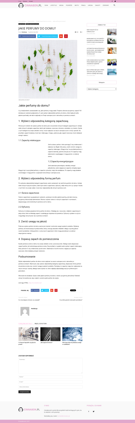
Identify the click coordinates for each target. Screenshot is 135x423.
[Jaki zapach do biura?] (50, 334)
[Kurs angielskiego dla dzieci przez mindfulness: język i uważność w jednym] (112, 62)
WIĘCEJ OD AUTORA (41, 323)
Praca (83, 5)
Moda (61, 5)
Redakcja (24, 32)
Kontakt (31, 1)
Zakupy (97, 5)
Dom (46, 5)
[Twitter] (115, 1)
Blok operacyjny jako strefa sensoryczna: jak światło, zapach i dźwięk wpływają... (95, 71)
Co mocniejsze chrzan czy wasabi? (29, 300)
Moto (77, 5)
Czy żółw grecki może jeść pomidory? (71, 300)
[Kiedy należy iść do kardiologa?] (112, 32)
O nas (19, 1)
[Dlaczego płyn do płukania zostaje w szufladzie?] (72, 334)
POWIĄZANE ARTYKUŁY (25, 323)
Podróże (69, 5)
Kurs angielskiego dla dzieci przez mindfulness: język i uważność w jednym (95, 61)
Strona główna (22, 21)
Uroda (90, 5)
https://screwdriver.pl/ (35, 283)
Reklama (25, 1)
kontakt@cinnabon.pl (63, 416)
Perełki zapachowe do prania (32, 24)
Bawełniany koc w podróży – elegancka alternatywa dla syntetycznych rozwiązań (96, 40)
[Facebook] (112, 1)
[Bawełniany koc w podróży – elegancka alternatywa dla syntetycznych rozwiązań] (112, 41)
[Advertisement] (67, 14)
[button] (114, 5)
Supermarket (22, 24)
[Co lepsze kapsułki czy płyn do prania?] (28, 334)
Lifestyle (53, 5)
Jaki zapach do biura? (46, 342)
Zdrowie (106, 5)
